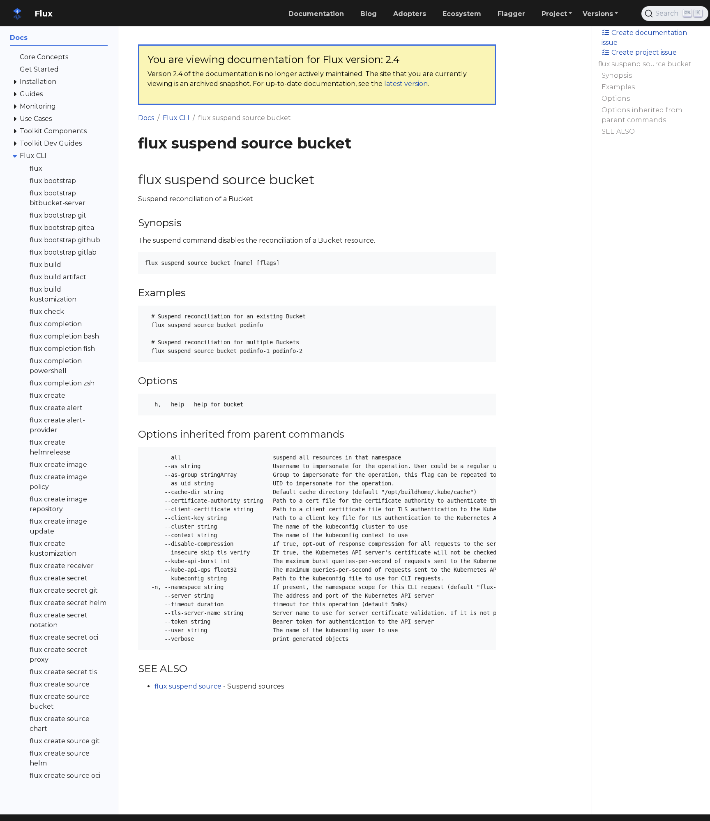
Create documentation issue (644, 37)
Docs (146, 118)
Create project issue (643, 52)
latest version (406, 84)
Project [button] (554, 14)
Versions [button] (598, 14)
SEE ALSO (618, 131)
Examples (618, 87)
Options (616, 98)
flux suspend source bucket (645, 64)
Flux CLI (176, 118)
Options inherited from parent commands (642, 115)
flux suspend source (187, 686)
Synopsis (617, 75)
